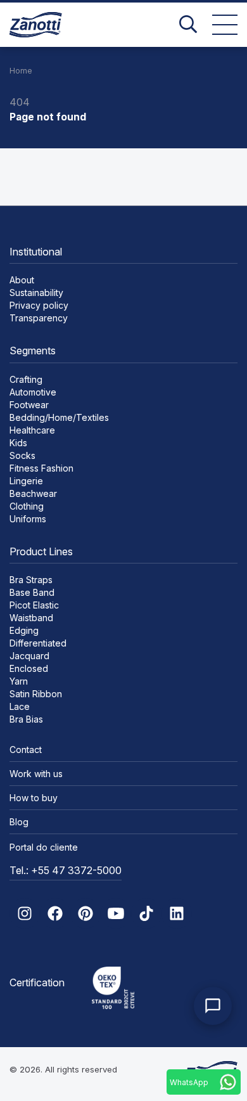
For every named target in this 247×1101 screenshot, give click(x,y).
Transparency (39, 317)
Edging (24, 630)
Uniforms (28, 518)
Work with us (36, 773)
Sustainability (36, 292)
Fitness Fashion (41, 468)
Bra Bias (26, 719)
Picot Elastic (34, 605)
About (22, 279)
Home (21, 70)
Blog (19, 821)
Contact (26, 749)
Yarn (19, 681)
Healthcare (32, 430)
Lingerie (26, 480)
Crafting (26, 379)
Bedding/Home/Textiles (59, 417)
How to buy (34, 797)
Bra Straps (31, 579)
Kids (18, 442)
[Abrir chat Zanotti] (213, 1006)
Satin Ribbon (36, 693)
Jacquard (29, 655)
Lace (20, 706)
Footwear (29, 404)
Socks (22, 455)
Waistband (31, 617)
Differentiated (38, 643)
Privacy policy (39, 305)
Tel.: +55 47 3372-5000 (66, 870)
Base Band (32, 592)
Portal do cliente (44, 847)
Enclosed (29, 668)
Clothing (27, 506)
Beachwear (33, 493)
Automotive (33, 392)
